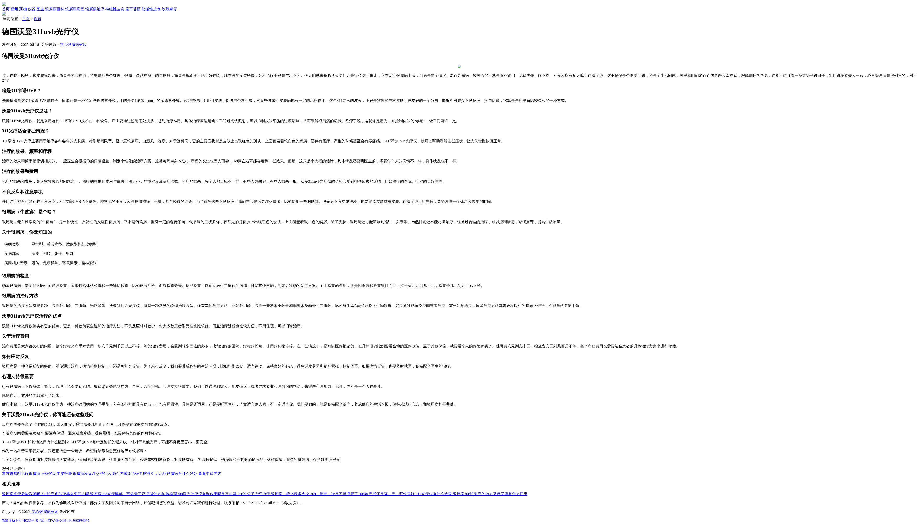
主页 (26, 19)
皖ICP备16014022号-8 (20, 520)
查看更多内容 (209, 474)
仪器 (37, 19)
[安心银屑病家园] (4, 4)
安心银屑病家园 (73, 45)
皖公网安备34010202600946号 (65, 520)
